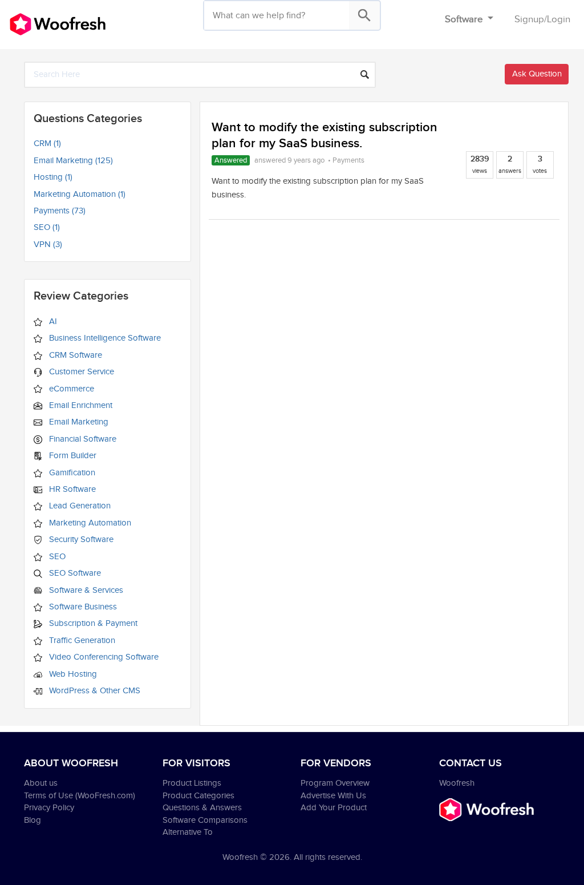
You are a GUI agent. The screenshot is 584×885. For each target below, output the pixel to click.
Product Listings (192, 783)
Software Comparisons (205, 820)
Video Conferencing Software (103, 657)
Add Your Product (334, 808)
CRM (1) (47, 143)
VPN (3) (48, 244)
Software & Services (85, 590)
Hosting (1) (53, 177)
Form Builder (71, 455)
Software (465, 19)
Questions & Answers (202, 808)
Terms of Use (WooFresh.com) (79, 796)
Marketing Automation (89, 523)
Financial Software (81, 439)
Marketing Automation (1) (79, 194)
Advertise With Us (333, 796)
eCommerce (70, 389)
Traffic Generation (81, 640)
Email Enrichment (79, 405)
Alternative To (188, 832)
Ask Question (537, 74)
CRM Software (74, 355)
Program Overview (335, 783)
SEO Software (74, 573)
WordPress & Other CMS (93, 691)
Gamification (71, 473)
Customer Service (80, 372)
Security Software (80, 539)
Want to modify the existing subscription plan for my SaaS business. (324, 136)
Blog (32, 820)
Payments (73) (60, 211)
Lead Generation (79, 506)
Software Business (82, 607)
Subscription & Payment (92, 623)
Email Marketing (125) (73, 160)
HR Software (71, 489)
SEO (56, 556)
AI (52, 321)
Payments (348, 160)
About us (41, 783)
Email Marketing (77, 422)
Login (558, 19)
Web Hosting (72, 674)
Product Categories (198, 796)
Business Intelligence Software (104, 338)
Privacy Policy (49, 808)
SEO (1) (47, 227)
